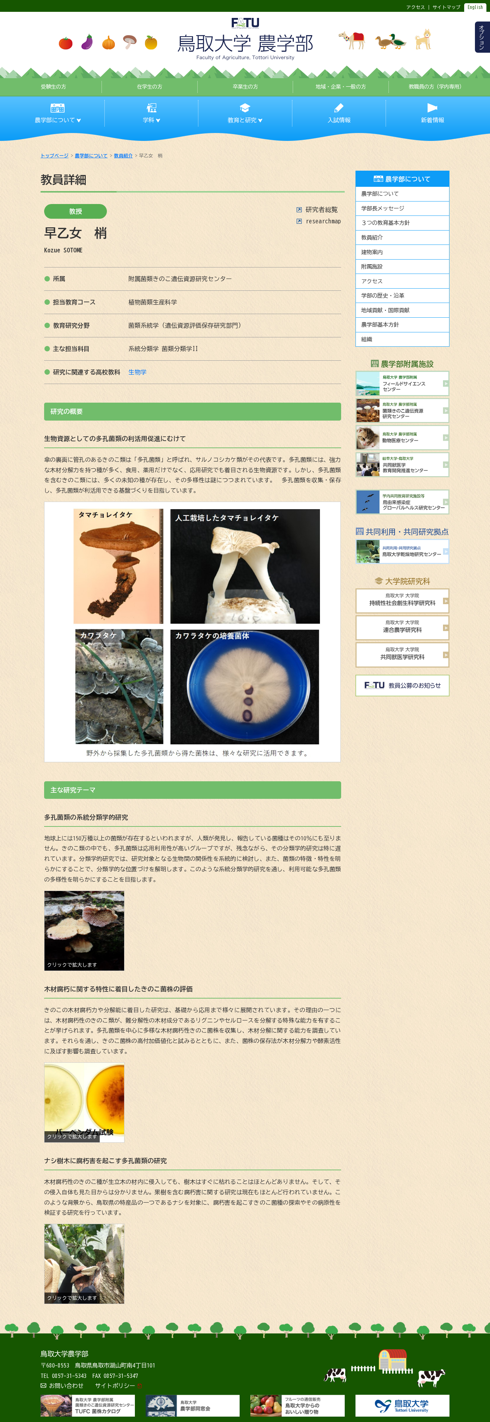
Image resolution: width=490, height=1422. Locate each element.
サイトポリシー (115, 1386)
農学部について (91, 155)
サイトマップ (447, 7)
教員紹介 (123, 155)
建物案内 (372, 252)
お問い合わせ (66, 1386)
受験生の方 (53, 86)
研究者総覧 (322, 210)
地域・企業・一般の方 (341, 86)
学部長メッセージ (382, 208)
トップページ (55, 155)
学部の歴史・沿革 (382, 295)
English (475, 7)
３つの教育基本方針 (385, 223)
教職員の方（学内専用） (436, 86)
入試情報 (339, 120)
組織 (366, 339)
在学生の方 (149, 86)
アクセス (372, 281)
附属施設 (372, 266)
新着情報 (432, 120)
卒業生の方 (245, 86)
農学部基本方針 (380, 324)
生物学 (137, 372)
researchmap (323, 221)
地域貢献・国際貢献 (385, 310)
